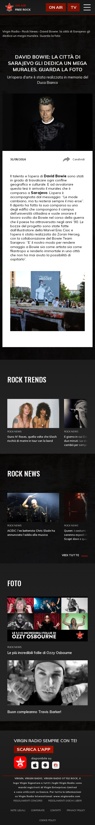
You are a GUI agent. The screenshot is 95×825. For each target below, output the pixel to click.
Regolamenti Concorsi (27, 800)
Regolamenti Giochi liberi (65, 800)
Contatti (55, 810)
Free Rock (22, 9)
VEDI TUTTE (70, 555)
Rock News (30, 31)
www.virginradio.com (66, 796)
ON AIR (56, 7)
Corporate (38, 810)
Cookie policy (47, 820)
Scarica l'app (33, 749)
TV (73, 7)
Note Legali (17, 810)
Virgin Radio (11, 31)
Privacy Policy (76, 810)
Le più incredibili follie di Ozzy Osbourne (39, 652)
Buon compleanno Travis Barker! (34, 711)
